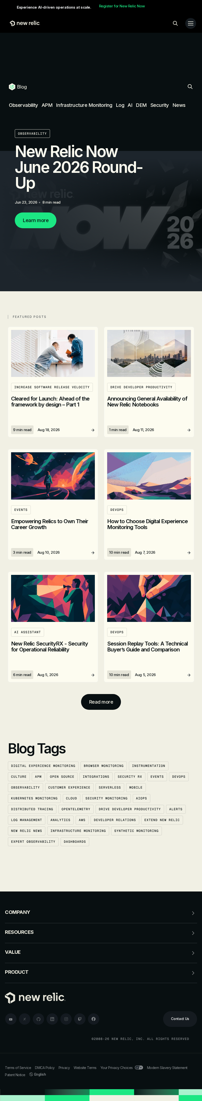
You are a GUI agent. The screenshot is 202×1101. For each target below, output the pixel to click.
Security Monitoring (106, 798)
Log (120, 105)
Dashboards (75, 842)
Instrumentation (148, 766)
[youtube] (11, 1019)
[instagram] (66, 1019)
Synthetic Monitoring (136, 831)
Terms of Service (18, 1068)
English (40, 1074)
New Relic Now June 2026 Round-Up (78, 167)
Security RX (130, 777)
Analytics (60, 820)
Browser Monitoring (104, 766)
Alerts (176, 809)
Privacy (64, 1068)
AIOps (141, 798)
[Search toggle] (175, 23)
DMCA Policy (45, 1068)
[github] (38, 1019)
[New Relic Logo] (24, 23)
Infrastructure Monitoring (84, 105)
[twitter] (25, 1019)
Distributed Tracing (32, 809)
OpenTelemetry (76, 809)
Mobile (136, 787)
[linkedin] (52, 1019)
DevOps (178, 777)
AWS (82, 820)
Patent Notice (15, 1075)
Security (159, 105)
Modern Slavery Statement (167, 1068)
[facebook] (94, 1019)
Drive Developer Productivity (130, 809)
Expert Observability (33, 842)
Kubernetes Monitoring (34, 798)
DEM (141, 105)
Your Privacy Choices (117, 1068)
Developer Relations (115, 820)
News (178, 105)
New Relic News (26, 831)
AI (130, 105)
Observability (23, 105)
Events (157, 777)
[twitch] (80, 1019)
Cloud (71, 798)
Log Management (26, 820)
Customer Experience (69, 787)
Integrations (96, 777)
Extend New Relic (162, 820)
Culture (19, 777)
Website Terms (85, 1068)
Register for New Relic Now (122, 6)
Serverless (110, 787)
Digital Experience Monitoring (43, 766)
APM (47, 105)
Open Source (62, 777)
